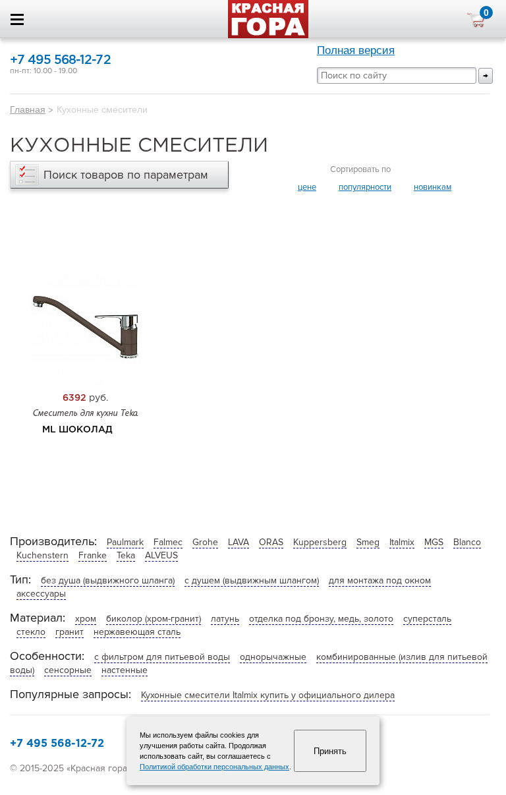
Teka (126, 555)
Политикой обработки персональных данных (214, 767)
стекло (30, 631)
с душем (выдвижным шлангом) (251, 580)
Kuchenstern (42, 555)
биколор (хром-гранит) (153, 618)
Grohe (205, 542)
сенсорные (68, 670)
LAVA (238, 542)
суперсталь (427, 618)
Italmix (401, 542)
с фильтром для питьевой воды (162, 656)
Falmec (168, 542)
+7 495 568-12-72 (60, 60)
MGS (433, 542)
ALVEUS (161, 555)
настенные (124, 670)
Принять (330, 751)
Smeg (368, 542)
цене (307, 187)
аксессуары (41, 593)
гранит (69, 631)
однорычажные (273, 656)
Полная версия (356, 50)
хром (85, 618)
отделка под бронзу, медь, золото (321, 618)
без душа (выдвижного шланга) (108, 580)
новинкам (432, 187)
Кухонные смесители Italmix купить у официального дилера (268, 695)
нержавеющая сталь (137, 631)
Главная (27, 109)
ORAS (271, 542)
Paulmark (125, 542)
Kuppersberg (320, 542)
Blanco (467, 542)
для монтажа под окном (380, 580)
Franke (92, 555)
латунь (225, 618)
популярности (365, 187)
